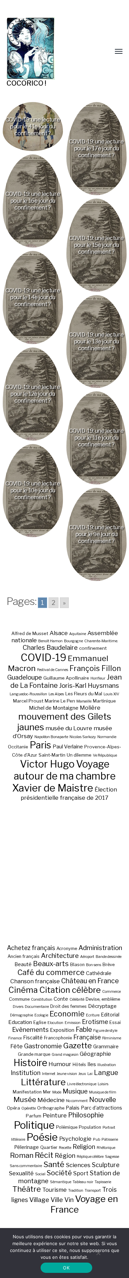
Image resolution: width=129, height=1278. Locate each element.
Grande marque (34, 1054)
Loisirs (103, 1084)
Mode (56, 1092)
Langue (106, 1072)
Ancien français (24, 956)
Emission (72, 1023)
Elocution (55, 1023)
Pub (96, 1139)
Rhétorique (106, 1148)
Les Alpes (56, 694)
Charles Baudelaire (50, 647)
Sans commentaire (26, 1166)
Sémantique (60, 1182)
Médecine (51, 1100)
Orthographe (50, 1108)
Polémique (66, 1127)
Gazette (77, 1045)
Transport (93, 1190)
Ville (57, 1199)
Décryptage (102, 1006)
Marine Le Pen (60, 701)
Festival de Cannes (52, 670)
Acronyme (66, 948)
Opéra (13, 1108)
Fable (84, 1029)
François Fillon (95, 668)
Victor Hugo (47, 764)
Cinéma (23, 990)
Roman (21, 1155)
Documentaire (37, 1006)
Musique (75, 1091)
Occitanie (18, 746)
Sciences (78, 1165)
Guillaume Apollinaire (66, 678)
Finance (15, 1038)
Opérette (28, 1108)
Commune (19, 999)
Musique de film (102, 1092)
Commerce (111, 991)
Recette (65, 1148)
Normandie (106, 737)
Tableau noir (83, 1182)
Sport (80, 1173)
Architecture (60, 956)
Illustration (106, 1065)
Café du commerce (51, 972)
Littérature (43, 1082)
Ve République (105, 755)
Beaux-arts (51, 964)
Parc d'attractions (101, 1108)
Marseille (84, 701)
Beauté (23, 964)
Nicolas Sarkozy (82, 737)
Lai (90, 1074)
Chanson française (35, 981)
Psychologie (75, 1138)
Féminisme (111, 1038)
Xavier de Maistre (52, 788)
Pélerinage (26, 1147)
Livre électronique (81, 1084)
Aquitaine (77, 634)
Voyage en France (84, 1204)
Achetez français (31, 947)
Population (90, 1127)
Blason (77, 964)
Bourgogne (73, 641)
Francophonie (58, 1037)
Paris (40, 745)
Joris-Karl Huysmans (89, 685)
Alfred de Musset (29, 633)
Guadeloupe (24, 677)
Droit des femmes (68, 1006)
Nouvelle (102, 1100)
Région (65, 1155)
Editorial (110, 1014)
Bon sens (93, 965)
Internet (48, 1074)
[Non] (98, 1253)
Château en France (90, 981)
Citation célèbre (70, 990)
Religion (84, 1146)
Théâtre (26, 1189)
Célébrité (76, 999)
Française (87, 1037)
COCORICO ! (26, 83)
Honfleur (97, 678)
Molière (90, 707)
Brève (109, 964)
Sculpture (105, 1164)
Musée (24, 1099)
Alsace (59, 633)
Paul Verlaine (68, 747)
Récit (44, 1155)
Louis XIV (111, 694)
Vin (69, 1199)
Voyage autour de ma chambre (65, 770)
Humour (60, 1064)
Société (59, 1173)
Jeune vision (67, 1074)
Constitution (41, 999)
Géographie (95, 1053)
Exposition (62, 1030)
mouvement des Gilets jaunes (64, 721)
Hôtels (79, 1064)
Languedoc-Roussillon (28, 694)
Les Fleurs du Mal (83, 693)
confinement (93, 648)
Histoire (30, 1062)
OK (66, 1267)
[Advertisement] (64, 872)
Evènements (30, 1029)
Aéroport (87, 956)
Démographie (21, 1015)
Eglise (39, 1022)
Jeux (82, 1074)
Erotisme (95, 1021)
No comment (77, 1101)
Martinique (104, 701)
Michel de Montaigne (53, 708)
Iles (91, 1064)
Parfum (33, 1115)
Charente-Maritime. (101, 641)
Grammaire (106, 1046)
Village (39, 1200)
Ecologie (41, 1015)
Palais (72, 1108)
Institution (26, 1072)
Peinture (55, 1115)
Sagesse (112, 1156)
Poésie (42, 1137)
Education (20, 1022)
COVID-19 (43, 657)
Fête (16, 1046)
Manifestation (27, 1091)
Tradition (75, 1190)
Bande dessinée (108, 956)
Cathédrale (98, 973)
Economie (67, 1013)
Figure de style (105, 1030)
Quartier (48, 1147)
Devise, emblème (103, 999)
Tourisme (54, 1189)
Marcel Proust (28, 701)
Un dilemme (79, 755)
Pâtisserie (109, 1139)
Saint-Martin (52, 755)
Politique (34, 1125)
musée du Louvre (68, 728)
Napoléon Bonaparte (51, 737)
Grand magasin (65, 1054)
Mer (47, 1091)
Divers (18, 1006)
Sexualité (21, 1173)
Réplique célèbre (90, 1156)
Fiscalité (33, 1037)
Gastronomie (43, 1046)
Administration (100, 948)
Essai (115, 1022)
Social (40, 1174)
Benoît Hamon (50, 641)
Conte (61, 999)
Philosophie (86, 1115)
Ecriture (92, 1015)
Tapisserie (103, 1182)
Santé (53, 1164)
